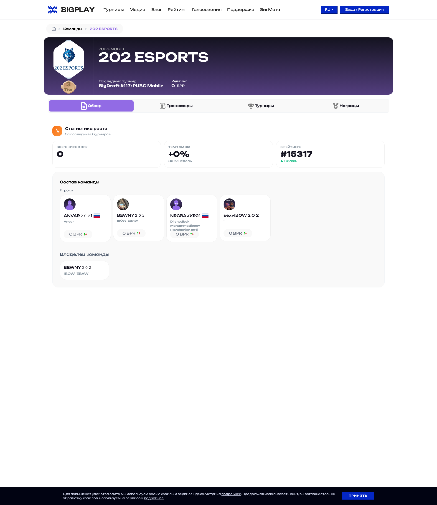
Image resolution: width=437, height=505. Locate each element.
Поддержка (240, 9)
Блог (156, 9)
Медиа (137, 9)
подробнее (231, 494)
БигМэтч (270, 9)
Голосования (206, 9)
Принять (358, 495)
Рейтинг (177, 9)
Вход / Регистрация (364, 9)
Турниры (114, 9)
